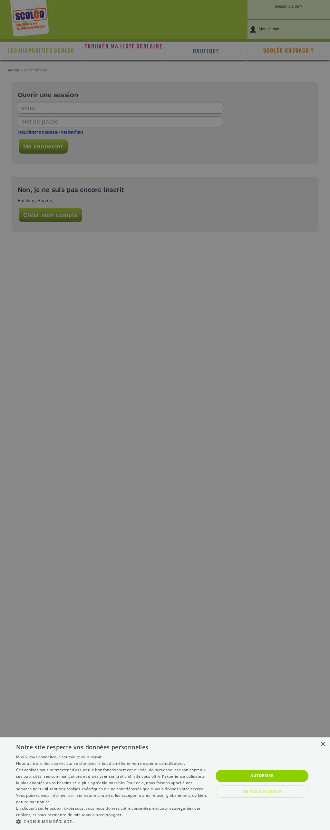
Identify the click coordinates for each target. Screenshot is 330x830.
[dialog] (165, 783)
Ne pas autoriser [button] (262, 791)
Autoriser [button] (262, 775)
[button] (112, 821)
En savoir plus (137, 814)
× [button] (322, 744)
